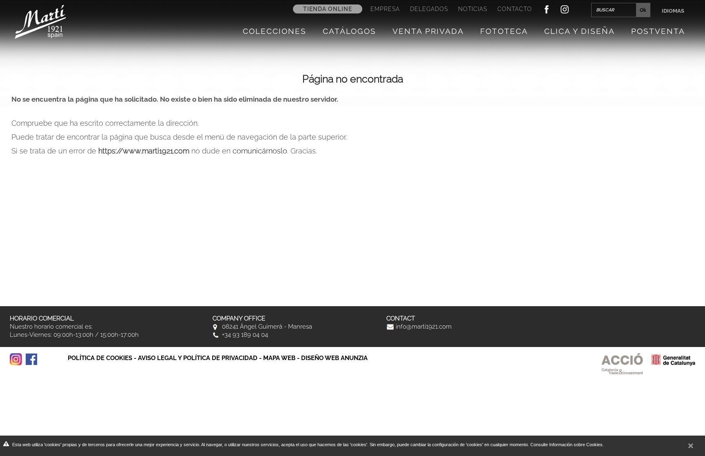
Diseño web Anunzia (334, 358)
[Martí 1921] (40, 21)
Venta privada (428, 31)
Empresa (385, 9)
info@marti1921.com (423, 326)
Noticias (472, 9)
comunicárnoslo (260, 151)
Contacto (514, 9)
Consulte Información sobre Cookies (566, 444)
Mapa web (279, 358)
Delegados (429, 9)
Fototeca (504, 31)
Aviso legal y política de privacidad (197, 358)
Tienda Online (327, 9)
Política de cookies (100, 358)
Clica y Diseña (579, 31)
